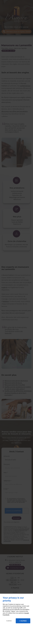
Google (26, 613)
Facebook (6, 615)
